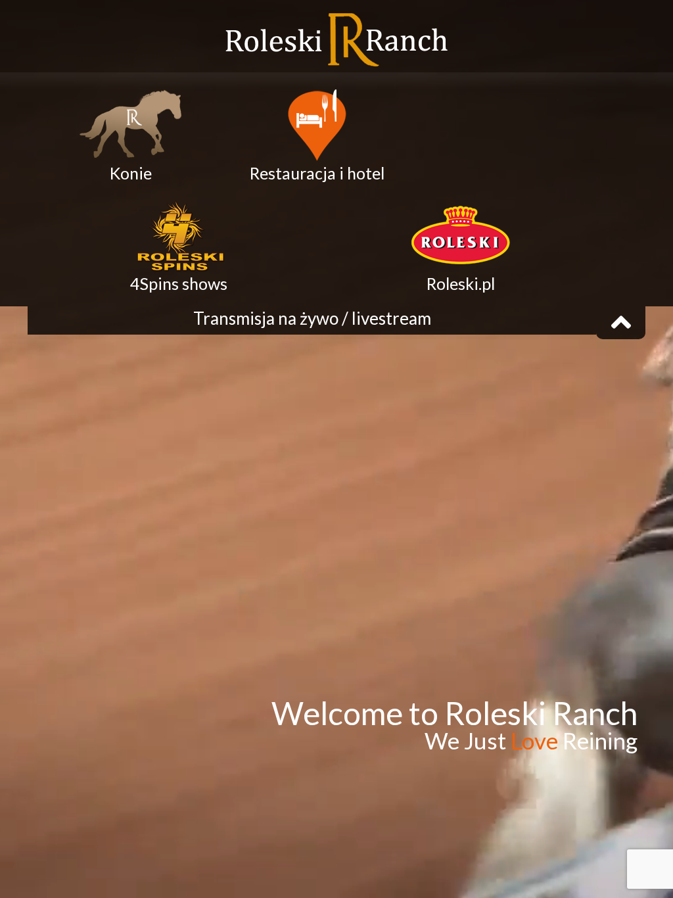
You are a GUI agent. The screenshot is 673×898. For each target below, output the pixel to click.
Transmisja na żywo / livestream (312, 318)
